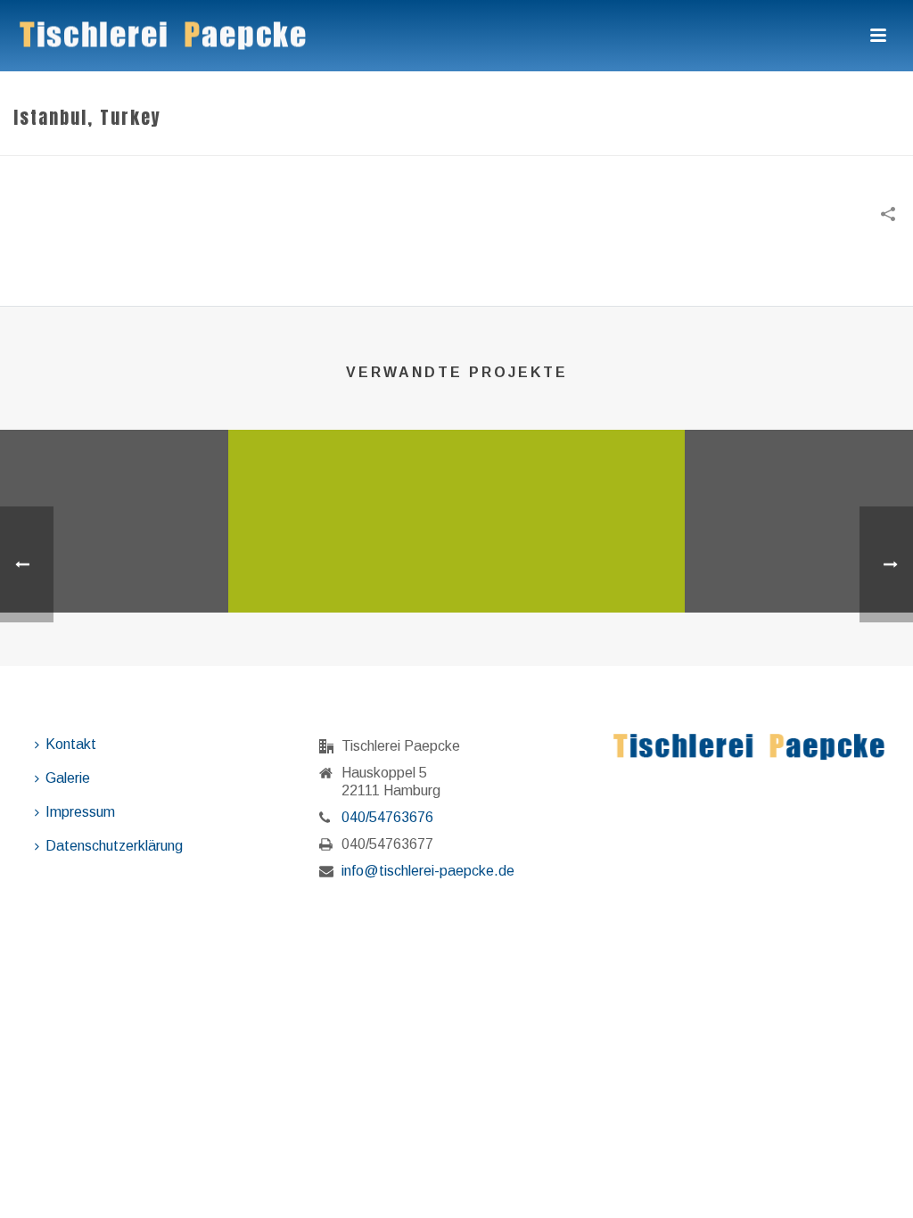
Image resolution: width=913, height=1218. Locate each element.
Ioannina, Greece (571, 565)
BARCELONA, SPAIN (799, 565)
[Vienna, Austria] (114, 499)
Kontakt (70, 744)
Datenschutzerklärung (114, 845)
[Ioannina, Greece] (570, 499)
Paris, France (342, 565)
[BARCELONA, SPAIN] (799, 499)
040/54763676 (387, 817)
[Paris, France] (342, 499)
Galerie (67, 778)
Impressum (80, 811)
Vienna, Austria (114, 565)
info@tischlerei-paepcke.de (427, 870)
